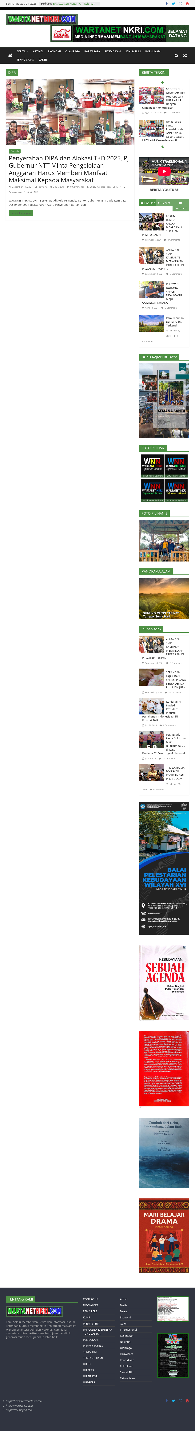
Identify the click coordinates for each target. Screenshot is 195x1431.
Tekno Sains (25, 59)
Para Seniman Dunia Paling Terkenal (175, 321)
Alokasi (101, 186)
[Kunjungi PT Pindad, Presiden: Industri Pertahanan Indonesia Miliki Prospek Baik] (152, 700)
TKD (36, 192)
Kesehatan (126, 1335)
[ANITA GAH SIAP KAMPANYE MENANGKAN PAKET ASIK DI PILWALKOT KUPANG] (152, 248)
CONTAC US (90, 1299)
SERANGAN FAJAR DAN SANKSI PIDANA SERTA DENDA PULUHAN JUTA (176, 679)
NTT (122, 186)
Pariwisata (92, 51)
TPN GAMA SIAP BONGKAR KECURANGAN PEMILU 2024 (176, 773)
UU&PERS (89, 1382)
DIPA (115, 186)
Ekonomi (54, 51)
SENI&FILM (90, 1352)
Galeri (43, 59)
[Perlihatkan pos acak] (185, 56)
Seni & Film (133, 51)
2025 (92, 186)
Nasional (125, 1342)
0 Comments (77, 186)
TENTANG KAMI (93, 1358)
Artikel (38, 51)
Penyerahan (15, 192)
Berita (21, 51)
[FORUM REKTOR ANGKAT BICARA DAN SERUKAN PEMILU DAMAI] (152, 214)
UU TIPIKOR (90, 1376)
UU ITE (87, 1364)
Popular (149, 203)
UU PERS (88, 1370)
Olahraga (72, 51)
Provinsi (27, 192)
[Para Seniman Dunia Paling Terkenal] (152, 316)
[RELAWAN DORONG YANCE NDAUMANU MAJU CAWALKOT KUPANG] (152, 282)
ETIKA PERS (90, 1311)
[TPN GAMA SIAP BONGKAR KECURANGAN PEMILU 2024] (152, 766)
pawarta (43, 186)
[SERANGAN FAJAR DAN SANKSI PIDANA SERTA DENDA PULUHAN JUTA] (152, 671)
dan (109, 186)
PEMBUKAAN (91, 1339)
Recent (165, 203)
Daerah (15, 151)
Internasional (128, 1329)
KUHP (86, 1317)
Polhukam (153, 51)
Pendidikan (113, 51)
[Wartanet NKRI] (10, 56)
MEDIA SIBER (91, 1323)
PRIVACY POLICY (93, 1346)
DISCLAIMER (90, 1305)
